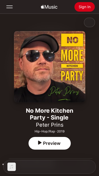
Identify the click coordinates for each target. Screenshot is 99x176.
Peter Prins (49, 125)
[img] (49, 6)
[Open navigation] (9, 7)
